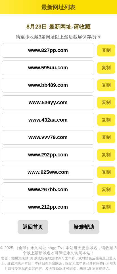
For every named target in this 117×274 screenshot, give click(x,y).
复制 (106, 50)
